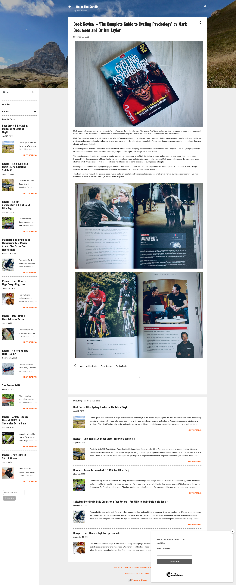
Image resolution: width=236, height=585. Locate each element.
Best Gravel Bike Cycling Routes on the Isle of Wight (100, 407)
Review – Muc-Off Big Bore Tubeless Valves (13, 317)
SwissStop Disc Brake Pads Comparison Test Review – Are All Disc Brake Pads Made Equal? (120, 501)
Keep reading (194, 430)
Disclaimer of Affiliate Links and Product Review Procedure (137, 567)
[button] (199, 23)
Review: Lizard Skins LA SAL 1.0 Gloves (14, 456)
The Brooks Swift (11, 385)
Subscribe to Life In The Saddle (137, 574)
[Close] (233, 531)
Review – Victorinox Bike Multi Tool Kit (15, 352)
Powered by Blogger (139, 580)
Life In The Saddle (86, 6)
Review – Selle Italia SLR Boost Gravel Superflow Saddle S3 (104, 438)
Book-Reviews (106, 366)
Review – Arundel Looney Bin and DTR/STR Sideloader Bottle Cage (15, 420)
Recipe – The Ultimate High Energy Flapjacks (96, 533)
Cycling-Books (121, 366)
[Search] (205, 6)
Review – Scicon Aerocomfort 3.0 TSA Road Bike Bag (101, 470)
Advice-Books (91, 366)
